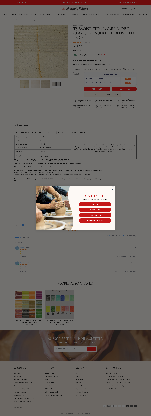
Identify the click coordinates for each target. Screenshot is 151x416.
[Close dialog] (112, 187)
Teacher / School (95, 210)
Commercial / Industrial (95, 220)
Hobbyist (95, 204)
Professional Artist (95, 215)
